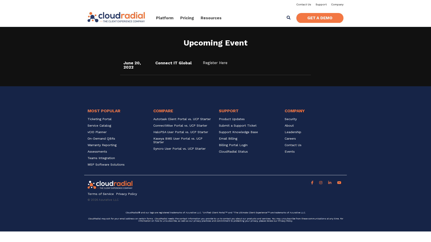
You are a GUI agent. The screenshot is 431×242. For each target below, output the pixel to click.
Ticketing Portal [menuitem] (100, 119)
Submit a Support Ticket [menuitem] (238, 125)
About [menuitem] (289, 125)
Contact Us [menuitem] (303, 4)
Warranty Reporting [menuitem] (102, 145)
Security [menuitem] (291, 119)
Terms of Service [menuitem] (101, 194)
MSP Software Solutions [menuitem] (106, 164)
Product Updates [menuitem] (232, 119)
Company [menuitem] (337, 4)
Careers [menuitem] (290, 138)
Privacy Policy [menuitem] (126, 194)
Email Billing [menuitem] (228, 138)
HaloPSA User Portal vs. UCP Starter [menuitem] (180, 132)
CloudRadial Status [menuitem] (233, 151)
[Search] (289, 18)
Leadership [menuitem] (293, 132)
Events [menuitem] (290, 151)
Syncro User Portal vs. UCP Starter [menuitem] (179, 148)
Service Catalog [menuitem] (100, 125)
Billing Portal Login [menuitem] (233, 145)
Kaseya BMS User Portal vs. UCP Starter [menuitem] (178, 140)
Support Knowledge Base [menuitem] (238, 132)
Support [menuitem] (321, 4)
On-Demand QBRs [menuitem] (101, 138)
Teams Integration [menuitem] (101, 158)
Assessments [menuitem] (97, 151)
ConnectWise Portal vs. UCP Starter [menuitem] (180, 125)
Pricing (187, 18)
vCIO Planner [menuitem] (97, 132)
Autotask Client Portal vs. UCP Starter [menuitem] (182, 119)
